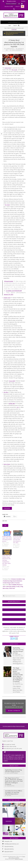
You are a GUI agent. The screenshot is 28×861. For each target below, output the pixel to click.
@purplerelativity (9, 849)
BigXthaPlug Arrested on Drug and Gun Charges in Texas (18, 650)
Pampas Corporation (19, 859)
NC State (7, 205)
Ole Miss (6, 392)
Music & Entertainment (12, 773)
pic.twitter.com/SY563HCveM (14, 291)
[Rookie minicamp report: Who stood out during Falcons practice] (7, 533)
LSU (18, 407)
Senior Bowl (8, 68)
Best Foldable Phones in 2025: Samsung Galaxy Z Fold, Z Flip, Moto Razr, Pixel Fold (13, 586)
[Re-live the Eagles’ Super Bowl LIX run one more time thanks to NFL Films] (18, 533)
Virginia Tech (7, 297)
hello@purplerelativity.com (12, 844)
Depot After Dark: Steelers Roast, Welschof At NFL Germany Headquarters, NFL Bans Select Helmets (6, 560)
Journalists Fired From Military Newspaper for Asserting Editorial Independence (13, 792)
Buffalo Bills (12, 403)
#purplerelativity (9, 846)
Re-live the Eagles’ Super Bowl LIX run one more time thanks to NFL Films (17, 539)
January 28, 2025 (8, 294)
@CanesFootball (8, 281)
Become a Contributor (14, 710)
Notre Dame (7, 464)
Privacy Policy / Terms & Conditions (17, 857)
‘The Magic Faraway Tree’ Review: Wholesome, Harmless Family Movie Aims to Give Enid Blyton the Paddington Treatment (18, 674)
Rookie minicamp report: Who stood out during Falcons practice (7, 539)
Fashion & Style (10, 786)
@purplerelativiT (9, 851)
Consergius (14, 29)
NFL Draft (14, 69)
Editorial (9, 795)
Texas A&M (12, 381)
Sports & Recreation (17, 50)
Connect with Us (14, 636)
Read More (7, 508)
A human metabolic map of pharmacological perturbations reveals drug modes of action (14, 580)
